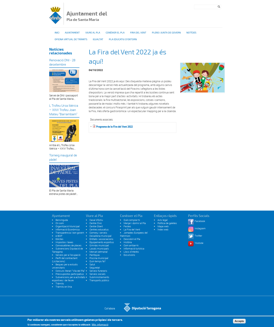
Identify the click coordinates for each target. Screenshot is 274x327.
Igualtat (98, 39)
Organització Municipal (68, 226)
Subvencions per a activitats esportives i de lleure (68, 278)
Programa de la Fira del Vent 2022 (114, 126)
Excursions (129, 255)
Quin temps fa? (97, 261)
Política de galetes (167, 223)
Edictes (59, 239)
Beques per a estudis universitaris (65, 266)
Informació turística (134, 248)
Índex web (163, 229)
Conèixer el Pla (115, 32)
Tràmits (60, 283)
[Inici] (55, 23)
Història (128, 242)
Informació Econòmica (68, 229)
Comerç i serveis (98, 232)
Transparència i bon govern (70, 232)
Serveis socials (97, 274)
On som (60, 223)
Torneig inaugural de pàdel (63, 157)
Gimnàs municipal (99, 245)
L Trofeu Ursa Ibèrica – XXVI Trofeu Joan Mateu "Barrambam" (63, 109)
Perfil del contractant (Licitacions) (64, 259)
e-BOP (59, 235)
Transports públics (99, 280)
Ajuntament (72, 32)
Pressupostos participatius (70, 274)
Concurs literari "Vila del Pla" (70, 270)
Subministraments (99, 277)
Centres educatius (99, 229)
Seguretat (94, 267)
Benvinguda (62, 220)
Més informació (100, 324)
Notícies (191, 32)
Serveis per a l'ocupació (68, 255)
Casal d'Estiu (96, 220)
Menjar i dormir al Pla (135, 223)
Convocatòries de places (68, 245)
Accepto (239, 321)
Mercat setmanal (98, 251)
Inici (57, 32)
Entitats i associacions (101, 239)
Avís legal (163, 220)
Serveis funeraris (98, 270)
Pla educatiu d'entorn (123, 39)
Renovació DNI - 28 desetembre (62, 62)
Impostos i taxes (64, 242)
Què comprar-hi (132, 220)
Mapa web (163, 226)
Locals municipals (99, 248)
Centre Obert (96, 226)
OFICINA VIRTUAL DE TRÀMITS (71, 39)
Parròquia (94, 255)
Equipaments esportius (101, 242)
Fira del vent (138, 32)
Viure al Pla (92, 32)
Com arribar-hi (131, 245)
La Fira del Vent (132, 229)
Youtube (199, 243)
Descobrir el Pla (132, 239)
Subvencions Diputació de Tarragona (67, 250)
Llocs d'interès (131, 251)
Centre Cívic (95, 223)
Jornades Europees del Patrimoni (134, 234)
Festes (127, 226)
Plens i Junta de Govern (166, 32)
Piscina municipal (98, 258)
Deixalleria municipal (100, 235)
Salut (92, 264)
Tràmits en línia (64, 286)
